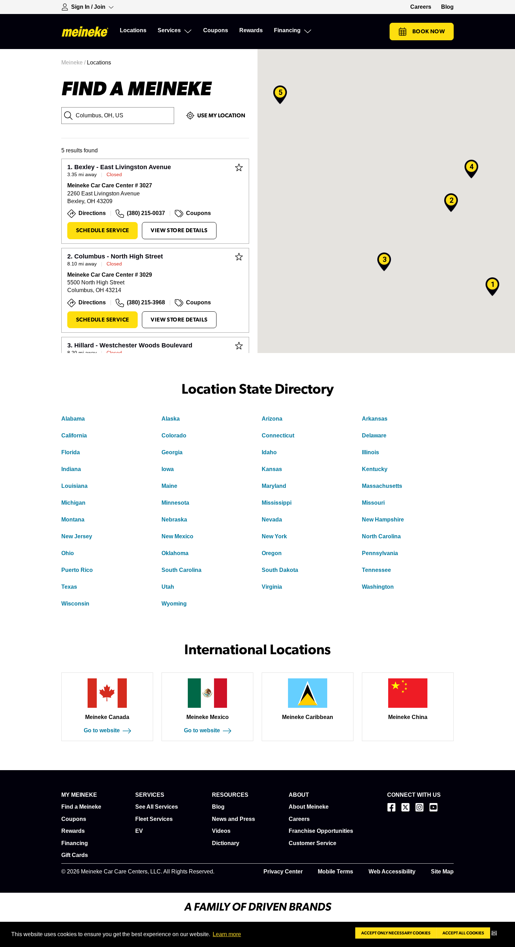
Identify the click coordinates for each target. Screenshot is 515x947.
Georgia (172, 452)
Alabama (73, 419)
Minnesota (175, 503)
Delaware (374, 435)
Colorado (174, 435)
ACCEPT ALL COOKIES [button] (463, 933)
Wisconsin (75, 604)
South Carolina (181, 570)
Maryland (274, 486)
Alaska (171, 419)
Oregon (272, 553)
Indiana (71, 469)
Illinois (370, 452)
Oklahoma (175, 553)
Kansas (272, 469)
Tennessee (376, 570)
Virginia (272, 587)
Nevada (272, 520)
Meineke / (74, 62)
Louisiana (74, 486)
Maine (169, 486)
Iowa (168, 469)
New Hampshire (383, 520)
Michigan (73, 503)
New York (274, 536)
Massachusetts (382, 486)
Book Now (428, 31)
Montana (72, 520)
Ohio (67, 553)
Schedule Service (102, 230)
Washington (378, 587)
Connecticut (278, 435)
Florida (70, 452)
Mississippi (276, 503)
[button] (495, 933)
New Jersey (76, 536)
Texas (69, 587)
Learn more (227, 934)
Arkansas (374, 419)
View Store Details (179, 230)
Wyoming (174, 604)
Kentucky (374, 469)
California (74, 435)
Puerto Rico (77, 570)
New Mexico (177, 536)
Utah (168, 587)
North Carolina (381, 536)
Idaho (269, 452)
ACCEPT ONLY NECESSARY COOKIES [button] (396, 933)
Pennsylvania (380, 553)
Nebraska (174, 520)
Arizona (272, 419)
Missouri (373, 503)
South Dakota (280, 570)
